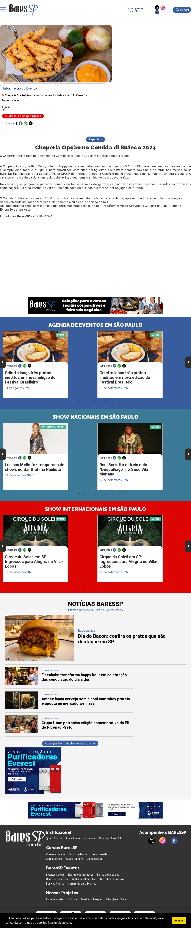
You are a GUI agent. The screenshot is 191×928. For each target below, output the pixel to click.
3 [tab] (90, 401)
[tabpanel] (48, 364)
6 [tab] (107, 401)
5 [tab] (101, 401)
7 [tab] (112, 401)
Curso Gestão (95, 858)
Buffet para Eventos (112, 879)
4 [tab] (95, 401)
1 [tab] (79, 401)
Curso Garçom (74, 858)
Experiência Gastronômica (61, 899)
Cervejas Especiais (57, 879)
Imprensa (89, 838)
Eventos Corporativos (80, 874)
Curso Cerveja (54, 858)
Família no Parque (91, 899)
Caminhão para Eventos (82, 883)
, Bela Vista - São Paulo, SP (56, 95)
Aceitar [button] (178, 920)
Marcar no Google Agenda (24, 116)
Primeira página (55, 854)
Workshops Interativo (84, 879)
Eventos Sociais (55, 874)
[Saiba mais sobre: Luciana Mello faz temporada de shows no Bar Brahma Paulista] (35, 440)
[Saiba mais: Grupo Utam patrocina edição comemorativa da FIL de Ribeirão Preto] (21, 732)
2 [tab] (84, 401)
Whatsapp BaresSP (109, 838)
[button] (73, 923)
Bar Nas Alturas (55, 883)
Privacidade (73, 838)
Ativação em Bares (116, 899)
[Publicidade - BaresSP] (33, 770)
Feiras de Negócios (108, 874)
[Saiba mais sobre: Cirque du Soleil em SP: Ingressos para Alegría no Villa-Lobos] (35, 532)
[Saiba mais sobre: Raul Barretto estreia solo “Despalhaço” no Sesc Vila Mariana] (130, 440)
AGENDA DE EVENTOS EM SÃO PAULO (95, 325)
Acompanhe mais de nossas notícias (70, 743)
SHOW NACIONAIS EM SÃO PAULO (95, 417)
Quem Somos (54, 838)
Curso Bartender (78, 854)
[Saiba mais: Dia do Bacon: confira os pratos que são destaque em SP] (39, 660)
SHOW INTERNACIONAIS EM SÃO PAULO (95, 509)
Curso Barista (99, 854)
